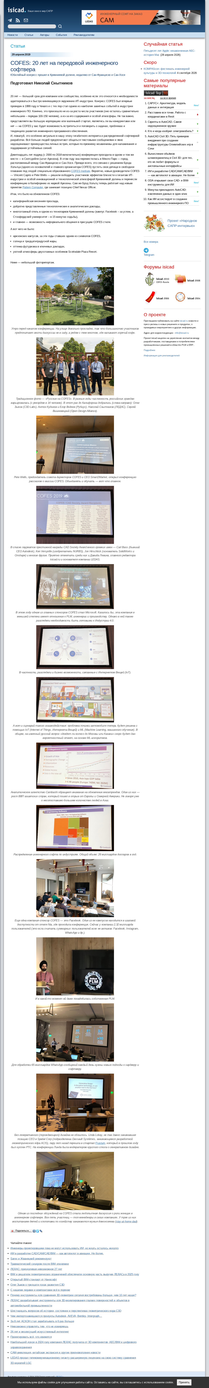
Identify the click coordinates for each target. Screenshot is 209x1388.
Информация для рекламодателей (161, 355)
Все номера (151, 241)
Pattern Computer (33, 187)
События (61, 35)
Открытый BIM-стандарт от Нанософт (33, 1279)
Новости (12, 35)
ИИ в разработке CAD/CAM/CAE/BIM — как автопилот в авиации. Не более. (57, 1253)
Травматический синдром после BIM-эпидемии (39, 1263)
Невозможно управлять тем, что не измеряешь (39, 1326)
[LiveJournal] (41, 1230)
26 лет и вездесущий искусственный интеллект (39, 1331)
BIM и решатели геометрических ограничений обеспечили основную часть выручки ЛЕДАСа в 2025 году (74, 1274)
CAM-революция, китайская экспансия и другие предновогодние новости (55, 1352)
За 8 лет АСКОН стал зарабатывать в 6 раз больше (42, 1321)
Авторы (44, 35)
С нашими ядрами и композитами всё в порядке (40, 1290)
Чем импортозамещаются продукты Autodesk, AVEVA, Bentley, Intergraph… (56, 1316)
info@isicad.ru (182, 333)
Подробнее (149, 350)
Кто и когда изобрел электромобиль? (170, 131)
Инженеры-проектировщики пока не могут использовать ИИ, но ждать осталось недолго (64, 1248)
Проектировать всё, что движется (31, 1336)
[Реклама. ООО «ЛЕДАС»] (141, 17)
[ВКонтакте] (34, 1230)
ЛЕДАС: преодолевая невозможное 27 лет (36, 1269)
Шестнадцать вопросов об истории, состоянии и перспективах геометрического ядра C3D (65, 1310)
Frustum (100, 1143)
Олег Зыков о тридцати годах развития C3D (37, 1284)
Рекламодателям (84, 35)
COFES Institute (80, 171)
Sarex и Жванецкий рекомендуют (30, 1258)
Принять (184, 1382)
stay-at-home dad (126, 1221)
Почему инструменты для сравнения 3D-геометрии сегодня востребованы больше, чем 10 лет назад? (73, 1295)
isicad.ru (184, 320)
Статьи (28, 35)
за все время (168, 98)
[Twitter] (37, 1230)
